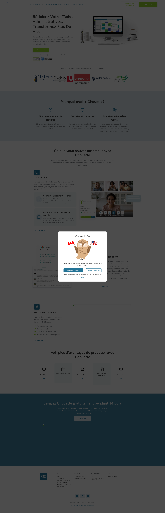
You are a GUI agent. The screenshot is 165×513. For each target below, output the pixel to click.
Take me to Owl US (94, 270)
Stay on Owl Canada (73, 270)
